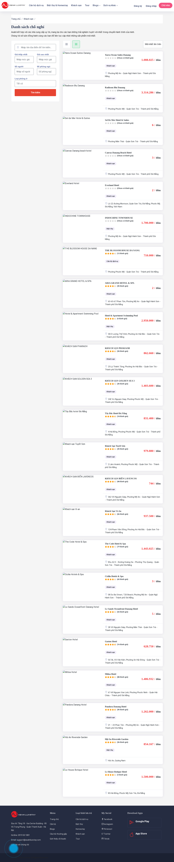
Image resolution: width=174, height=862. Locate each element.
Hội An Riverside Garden (116, 739)
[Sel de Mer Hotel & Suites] (83, 130)
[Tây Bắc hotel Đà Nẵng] (83, 424)
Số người (19, 66)
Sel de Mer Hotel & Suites (117, 120)
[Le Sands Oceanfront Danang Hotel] (83, 619)
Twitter (107, 834)
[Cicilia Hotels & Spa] (83, 587)
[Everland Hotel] (83, 196)
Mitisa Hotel (110, 674)
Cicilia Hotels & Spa (114, 576)
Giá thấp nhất (21, 54)
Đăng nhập (151, 6)
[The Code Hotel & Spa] (83, 554)
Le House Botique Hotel (116, 772)
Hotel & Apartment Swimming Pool (121, 315)
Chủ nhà (165, 5)
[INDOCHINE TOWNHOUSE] (83, 228)
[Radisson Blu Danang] (83, 98)
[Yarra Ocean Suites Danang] (83, 65)
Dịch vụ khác (109, 5)
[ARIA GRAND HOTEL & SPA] (83, 293)
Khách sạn (76, 5)
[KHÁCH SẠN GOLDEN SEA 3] (83, 391)
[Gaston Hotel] (83, 652)
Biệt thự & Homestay (57, 5)
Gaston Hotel (111, 641)
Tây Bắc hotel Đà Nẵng (116, 413)
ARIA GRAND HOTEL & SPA (119, 283)
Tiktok (106, 839)
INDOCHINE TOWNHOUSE (119, 218)
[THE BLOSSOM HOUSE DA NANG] (83, 261)
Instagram (108, 824)
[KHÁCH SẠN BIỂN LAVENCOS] (83, 489)
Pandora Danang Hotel (115, 706)
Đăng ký (138, 6)
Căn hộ (53, 824)
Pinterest (107, 829)
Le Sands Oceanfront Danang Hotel (121, 609)
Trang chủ (16, 19)
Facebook (107, 819)
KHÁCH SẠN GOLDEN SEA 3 (120, 381)
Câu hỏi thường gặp (58, 834)
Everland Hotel (112, 185)
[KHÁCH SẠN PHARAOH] (83, 359)
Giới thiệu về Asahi (58, 839)
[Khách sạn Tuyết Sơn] (83, 456)
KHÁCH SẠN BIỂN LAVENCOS (121, 478)
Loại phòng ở (21, 79)
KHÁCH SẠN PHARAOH (117, 348)
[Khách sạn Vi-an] (83, 522)
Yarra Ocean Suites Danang (118, 55)
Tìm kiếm (35, 92)
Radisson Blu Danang (115, 87)
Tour (87, 5)
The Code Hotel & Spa (115, 544)
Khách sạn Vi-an (113, 511)
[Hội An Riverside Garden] (83, 750)
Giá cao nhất (43, 54)
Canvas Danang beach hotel (118, 153)
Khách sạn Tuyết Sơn (115, 446)
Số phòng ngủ (43, 66)
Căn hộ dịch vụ (36, 5)
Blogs (96, 5)
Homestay (80, 829)
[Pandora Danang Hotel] (83, 717)
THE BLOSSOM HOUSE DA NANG (122, 250)
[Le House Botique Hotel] (83, 782)
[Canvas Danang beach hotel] (83, 163)
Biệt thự (79, 824)
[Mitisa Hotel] (83, 684)
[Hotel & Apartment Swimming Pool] (83, 326)
